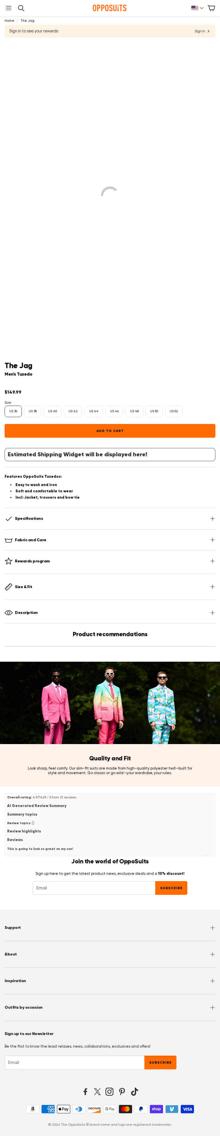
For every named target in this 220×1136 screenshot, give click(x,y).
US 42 (73, 411)
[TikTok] (135, 1092)
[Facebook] (85, 1092)
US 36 (13, 411)
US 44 (94, 411)
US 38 (33, 411)
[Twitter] (97, 1091)
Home (9, 21)
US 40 (52, 411)
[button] (9, 8)
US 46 (114, 411)
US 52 (174, 411)
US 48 (134, 411)
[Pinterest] (122, 1092)
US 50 (154, 411)
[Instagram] (109, 1092)
